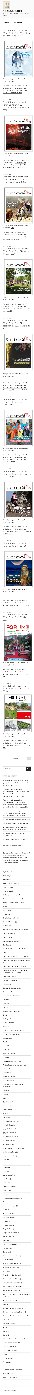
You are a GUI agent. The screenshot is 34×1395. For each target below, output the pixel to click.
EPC (4, 1015)
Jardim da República (9, 1152)
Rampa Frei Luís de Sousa (11, 1256)
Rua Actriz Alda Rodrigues (11, 1279)
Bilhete (5, 914)
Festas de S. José (8, 1053)
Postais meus (7, 1225)
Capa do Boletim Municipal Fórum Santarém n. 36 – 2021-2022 (16, 674)
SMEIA (5, 1331)
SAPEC (5, 1320)
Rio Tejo (5, 1271)
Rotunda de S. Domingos (11, 1275)
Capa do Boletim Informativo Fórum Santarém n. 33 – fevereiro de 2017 (15, 402)
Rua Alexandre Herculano (11, 1283)
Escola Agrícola (8, 1023)
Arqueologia (7, 887)
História (5, 1117)
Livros (5, 1167)
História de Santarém (10, 1121)
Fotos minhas (7, 1080)
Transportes (7, 1358)
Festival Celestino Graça (11, 1061)
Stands (5, 1335)
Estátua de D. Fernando (10, 1034)
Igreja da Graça (8, 1125)
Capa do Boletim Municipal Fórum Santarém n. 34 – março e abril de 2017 (17, 531)
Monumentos (7, 1175)
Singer (5, 1327)
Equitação (6, 1019)
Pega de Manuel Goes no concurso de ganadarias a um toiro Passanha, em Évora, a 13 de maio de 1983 (17, 783)
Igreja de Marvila (8, 1133)
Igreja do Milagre (8, 1140)
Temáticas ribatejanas (10, 1343)
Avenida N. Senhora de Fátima (13, 903)
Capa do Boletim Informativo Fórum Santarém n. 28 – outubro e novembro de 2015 (17, 33)
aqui (12, 81)
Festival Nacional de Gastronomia (14, 1065)
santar (5, 1304)
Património (6, 1202)
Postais (5, 1221)
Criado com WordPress (10, 1390)
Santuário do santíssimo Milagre (13, 1312)
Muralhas (6, 1179)
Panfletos (6, 1194)
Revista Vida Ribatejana (10, 1263)
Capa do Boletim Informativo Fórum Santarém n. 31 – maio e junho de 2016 (16, 251)
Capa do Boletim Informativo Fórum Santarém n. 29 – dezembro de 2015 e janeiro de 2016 (15, 165)
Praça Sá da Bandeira (10, 1233)
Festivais (6, 1057)
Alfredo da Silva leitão (10, 883)
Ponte (5, 1210)
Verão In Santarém (9, 1377)
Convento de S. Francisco (11, 996)
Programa (6, 1240)
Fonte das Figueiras (9, 1076)
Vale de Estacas (8, 1373)
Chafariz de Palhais (9, 980)
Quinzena (6, 1252)
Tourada (5, 1354)
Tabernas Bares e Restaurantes (13, 1339)
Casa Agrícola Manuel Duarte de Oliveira (16, 960)
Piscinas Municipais (9, 1206)
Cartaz (5, 952)
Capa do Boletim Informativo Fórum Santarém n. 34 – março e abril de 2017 (17, 474)
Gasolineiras (7, 1102)
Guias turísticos (8, 1110)
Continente (6, 992)
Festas (5, 1050)
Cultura (5, 1007)
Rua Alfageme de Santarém (12, 1286)
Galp (4, 1098)
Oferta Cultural (8, 1190)
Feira (4, 1046)
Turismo (5, 1366)
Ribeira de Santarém (9, 1267)
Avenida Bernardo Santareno (12, 899)
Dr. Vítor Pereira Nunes (10, 1011)
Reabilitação (7, 1260)
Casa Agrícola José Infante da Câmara (15, 956)
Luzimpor (6, 1171)
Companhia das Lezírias (11, 988)
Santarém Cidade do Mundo (12, 1308)
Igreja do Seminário (9, 1144)
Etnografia (6, 1038)
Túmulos (6, 1362)
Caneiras (6, 945)
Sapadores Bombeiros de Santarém (15, 1316)
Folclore (5, 1069)
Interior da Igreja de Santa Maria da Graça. (16, 819)
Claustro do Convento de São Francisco (16, 823)
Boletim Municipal (9, 922)
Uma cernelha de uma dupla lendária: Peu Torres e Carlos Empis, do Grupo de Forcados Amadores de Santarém (16, 813)
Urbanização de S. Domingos (12, 1370)
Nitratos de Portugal (9, 1187)
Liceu (5, 1160)
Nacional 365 (7, 1183)
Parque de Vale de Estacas (11, 1198)
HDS (4, 1113)
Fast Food (6, 1042)
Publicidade (7, 1248)
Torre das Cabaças (9, 1350)
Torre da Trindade (9, 1346)
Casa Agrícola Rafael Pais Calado (14, 966)
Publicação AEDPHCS (10, 1244)
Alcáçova (6, 876)
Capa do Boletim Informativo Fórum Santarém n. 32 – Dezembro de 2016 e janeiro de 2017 (15, 387)
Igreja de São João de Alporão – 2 (13, 846)
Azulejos (6, 906)
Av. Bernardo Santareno (11, 895)
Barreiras (6, 910)
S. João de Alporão (9, 1300)
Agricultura (6, 872)
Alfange (5, 879)
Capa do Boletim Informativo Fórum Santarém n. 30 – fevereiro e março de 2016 (15, 179)
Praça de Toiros (8, 1229)
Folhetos (6, 1073)
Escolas (5, 1026)
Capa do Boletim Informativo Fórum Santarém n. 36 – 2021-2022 (16, 617)
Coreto (5, 1003)
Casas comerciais (9, 976)
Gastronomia (7, 1106)
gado (4, 1094)
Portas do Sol (7, 1217)
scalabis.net (13, 11)
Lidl (4, 1163)
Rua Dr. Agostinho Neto (10, 1290)
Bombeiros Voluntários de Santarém (15, 929)
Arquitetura (7, 891)
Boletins (5, 926)
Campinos (6, 937)
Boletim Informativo (9, 918)
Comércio (6, 984)
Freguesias (6, 1090)
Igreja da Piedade (8, 1129)
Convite (5, 1000)
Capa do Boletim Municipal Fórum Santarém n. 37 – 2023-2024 (16, 688)
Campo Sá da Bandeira (10, 941)
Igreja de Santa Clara (10, 1136)
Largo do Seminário (9, 1156)
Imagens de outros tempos (12, 1148)
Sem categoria (8, 1323)
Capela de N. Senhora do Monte (13, 949)
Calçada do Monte (9, 933)
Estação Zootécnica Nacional (12, 1030)
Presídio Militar (8, 1236)
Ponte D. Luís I (7, 1213)
